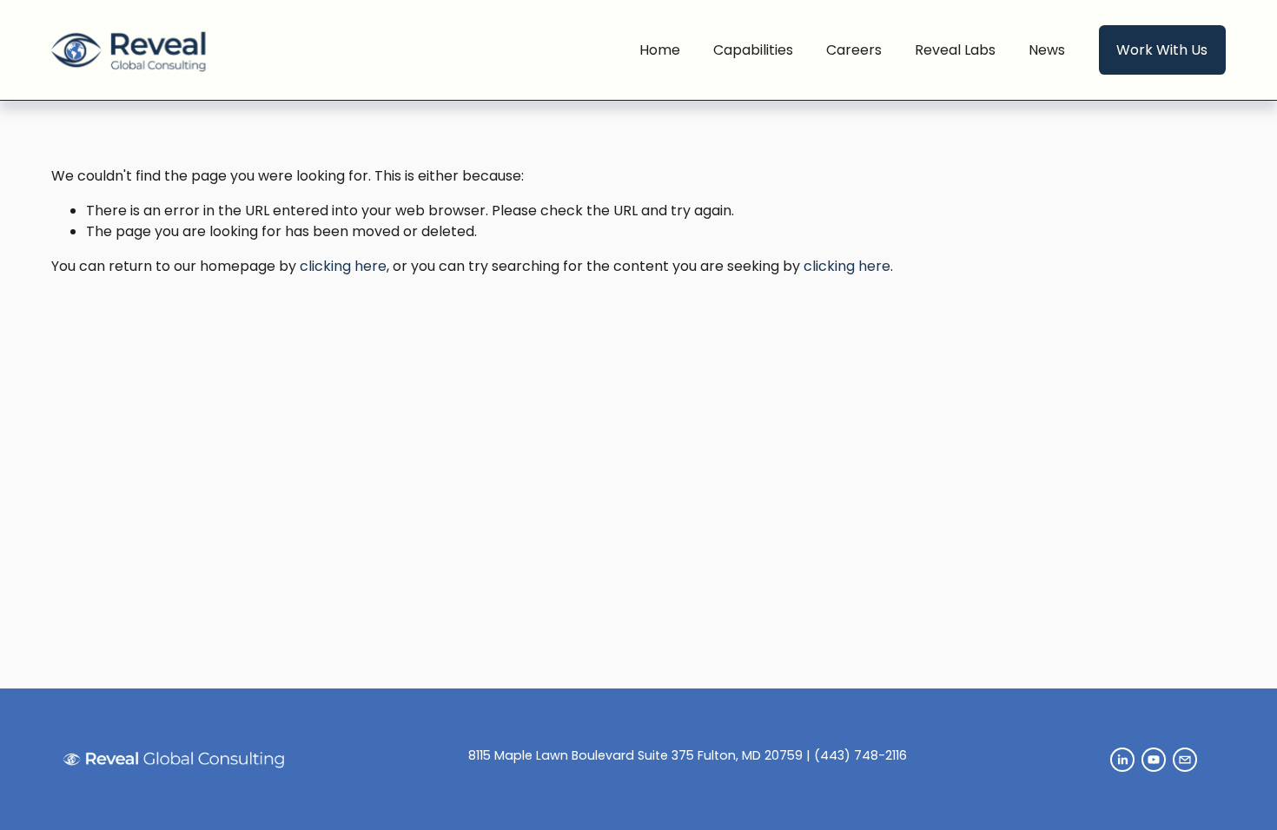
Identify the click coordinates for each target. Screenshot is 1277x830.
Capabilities (753, 50)
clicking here (343, 266)
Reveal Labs (955, 50)
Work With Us (1162, 50)
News (1047, 50)
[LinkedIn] (1122, 760)
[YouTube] (1153, 760)
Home (659, 50)
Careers (854, 50)
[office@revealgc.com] (1185, 760)
